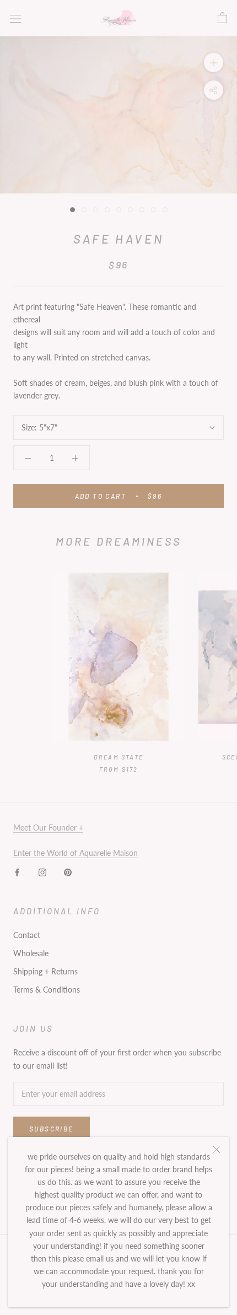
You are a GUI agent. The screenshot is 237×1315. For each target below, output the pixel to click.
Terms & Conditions (46, 989)
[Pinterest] (68, 871)
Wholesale (31, 953)
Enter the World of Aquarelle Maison (75, 853)
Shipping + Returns (45, 971)
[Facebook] (17, 871)
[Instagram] (42, 871)
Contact (26, 935)
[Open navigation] (15, 18)
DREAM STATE (118, 757)
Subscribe (51, 1129)
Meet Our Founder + (48, 827)
